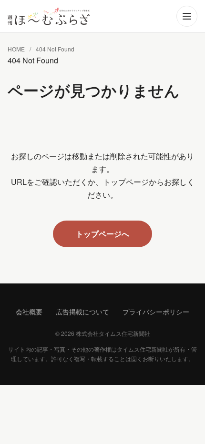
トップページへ (102, 233)
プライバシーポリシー (156, 311)
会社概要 (29, 311)
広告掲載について (82, 311)
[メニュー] (186, 16)
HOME (16, 49)
